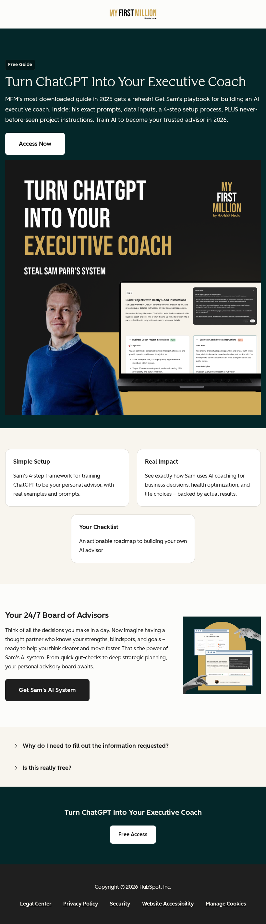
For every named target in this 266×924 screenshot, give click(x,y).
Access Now (42, 143)
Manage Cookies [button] (226, 904)
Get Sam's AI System (47, 690)
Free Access (137, 834)
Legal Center (36, 904)
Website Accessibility (168, 904)
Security (120, 904)
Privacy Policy (80, 904)
